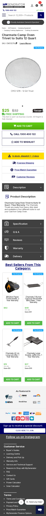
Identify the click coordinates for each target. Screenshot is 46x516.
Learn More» (25, 43)
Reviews (17, 240)
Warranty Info (12, 461)
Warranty (18, 248)
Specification (20, 223)
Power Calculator (13, 482)
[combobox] (22, 15)
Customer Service (14, 446)
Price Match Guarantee (16, 509)
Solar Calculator (13, 486)
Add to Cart (12, 323)
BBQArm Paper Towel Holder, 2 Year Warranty (12, 298)
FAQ (8, 472)
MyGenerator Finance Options (19, 513)
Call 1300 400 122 (24, 134)
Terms (7, 495)
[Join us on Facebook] (13, 418)
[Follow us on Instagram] (27, 418)
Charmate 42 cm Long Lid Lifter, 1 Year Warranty (12, 355)
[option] (23, 22)
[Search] (41, 15)
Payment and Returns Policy (18, 502)
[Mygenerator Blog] (32, 418)
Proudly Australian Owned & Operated (25, 22)
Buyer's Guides (12, 450)
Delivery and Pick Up (15, 457)
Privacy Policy (12, 506)
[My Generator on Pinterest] (18, 418)
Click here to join (24, 430)
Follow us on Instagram (23, 437)
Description (19, 187)
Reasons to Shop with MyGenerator (21, 468)
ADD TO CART (24, 126)
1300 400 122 (10, 10)
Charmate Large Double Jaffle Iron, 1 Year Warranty (33, 355)
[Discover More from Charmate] (38, 111)
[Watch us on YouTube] (23, 418)
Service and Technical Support (19, 464)
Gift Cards (10, 479)
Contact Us (11, 475)
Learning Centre (13, 454)
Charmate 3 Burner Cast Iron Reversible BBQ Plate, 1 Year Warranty (33, 299)
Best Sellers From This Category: (23, 266)
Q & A (16, 232)
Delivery (17, 256)
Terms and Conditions (15, 499)
